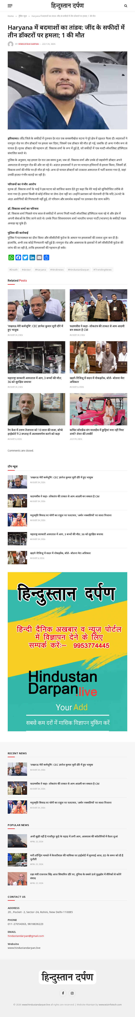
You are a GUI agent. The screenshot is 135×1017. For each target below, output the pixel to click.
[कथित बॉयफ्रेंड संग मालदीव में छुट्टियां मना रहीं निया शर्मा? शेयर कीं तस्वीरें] (98, 409)
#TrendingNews (103, 269)
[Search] (125, 6)
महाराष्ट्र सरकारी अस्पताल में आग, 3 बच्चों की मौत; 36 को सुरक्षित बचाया (35, 380)
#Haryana (40, 269)
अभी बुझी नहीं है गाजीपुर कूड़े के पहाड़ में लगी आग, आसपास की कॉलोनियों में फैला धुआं (74, 836)
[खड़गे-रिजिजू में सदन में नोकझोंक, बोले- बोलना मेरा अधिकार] (98, 357)
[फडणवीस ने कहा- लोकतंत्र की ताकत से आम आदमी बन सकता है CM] (98, 305)
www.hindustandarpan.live (36, 1004)
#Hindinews (57, 269)
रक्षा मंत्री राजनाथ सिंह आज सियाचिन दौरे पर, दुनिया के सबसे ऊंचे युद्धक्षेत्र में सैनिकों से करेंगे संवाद (75, 876)
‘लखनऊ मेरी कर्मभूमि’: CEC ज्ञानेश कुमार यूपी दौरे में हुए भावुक (35, 328)
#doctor (26, 269)
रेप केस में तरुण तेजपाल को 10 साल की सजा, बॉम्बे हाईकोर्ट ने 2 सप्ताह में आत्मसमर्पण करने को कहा (35, 432)
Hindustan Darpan (28, 44)
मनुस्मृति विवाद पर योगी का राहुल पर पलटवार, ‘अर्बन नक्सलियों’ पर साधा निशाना (70, 515)
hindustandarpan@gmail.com (26, 936)
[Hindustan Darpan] (67, 5)
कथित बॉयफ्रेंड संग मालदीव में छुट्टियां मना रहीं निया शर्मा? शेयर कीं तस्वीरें (97, 432)
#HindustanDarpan (78, 269)
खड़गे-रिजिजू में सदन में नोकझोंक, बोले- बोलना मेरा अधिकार (97, 380)
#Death (13, 269)
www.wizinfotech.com (110, 1004)
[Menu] (10, 6)
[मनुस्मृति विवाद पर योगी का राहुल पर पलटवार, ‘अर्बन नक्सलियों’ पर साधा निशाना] (17, 519)
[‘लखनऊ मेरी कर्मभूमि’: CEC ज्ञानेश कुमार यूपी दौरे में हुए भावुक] (36, 305)
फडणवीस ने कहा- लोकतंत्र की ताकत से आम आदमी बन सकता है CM (97, 328)
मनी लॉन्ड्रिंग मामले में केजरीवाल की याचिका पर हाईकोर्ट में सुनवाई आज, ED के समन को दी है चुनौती (76, 857)
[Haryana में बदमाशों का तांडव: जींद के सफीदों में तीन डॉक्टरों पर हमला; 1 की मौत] (67, 90)
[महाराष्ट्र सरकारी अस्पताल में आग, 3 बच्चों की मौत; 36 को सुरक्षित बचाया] (36, 357)
